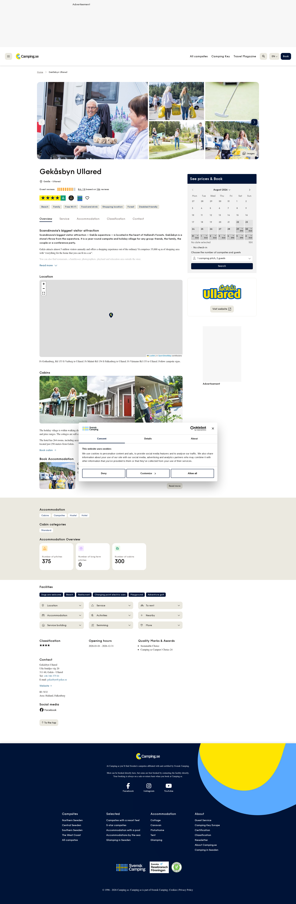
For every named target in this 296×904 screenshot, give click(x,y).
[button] (176, 101)
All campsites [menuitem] (199, 56)
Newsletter (201, 840)
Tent (153, 835)
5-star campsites (116, 825)
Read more (46, 265)
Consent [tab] (101, 438)
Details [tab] (148, 438)
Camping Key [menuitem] (220, 56)
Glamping (156, 840)
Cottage (155, 820)
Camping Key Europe (207, 825)
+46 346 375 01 (51, 675)
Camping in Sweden (206, 850)
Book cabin (46, 450)
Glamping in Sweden (118, 840)
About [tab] (194, 438)
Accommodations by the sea (123, 835)
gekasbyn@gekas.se (57, 679)
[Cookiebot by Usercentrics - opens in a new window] (192, 428)
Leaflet (152, 355)
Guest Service (203, 820)
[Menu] (8, 56)
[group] (92, 120)
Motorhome (157, 830)
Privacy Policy (186, 889)
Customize (146, 473)
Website (44, 685)
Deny (104, 473)
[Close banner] (213, 428)
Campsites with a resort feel (123, 820)
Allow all (192, 473)
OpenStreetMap (164, 355)
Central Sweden (71, 825)
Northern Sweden (72, 820)
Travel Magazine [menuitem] (245, 56)
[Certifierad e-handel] (176, 867)
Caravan (155, 825)
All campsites (70, 840)
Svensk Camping (159, 889)
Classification (203, 835)
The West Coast (71, 835)
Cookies (173, 889)
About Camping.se (206, 845)
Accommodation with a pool (123, 830)
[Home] (27, 56)
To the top (50, 722)
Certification (202, 830)
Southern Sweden (72, 830)
